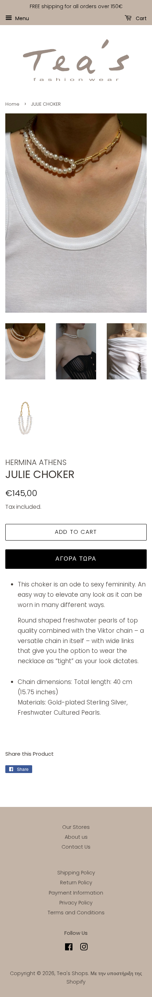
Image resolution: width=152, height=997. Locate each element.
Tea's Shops (72, 973)
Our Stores (76, 827)
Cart (140, 18)
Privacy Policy (76, 902)
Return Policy (76, 882)
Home (12, 104)
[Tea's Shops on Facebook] (69, 948)
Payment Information (76, 892)
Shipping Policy (76, 872)
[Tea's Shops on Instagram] (84, 948)
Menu (21, 18)
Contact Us (76, 846)
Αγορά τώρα (76, 559)
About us (76, 836)
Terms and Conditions (76, 912)
